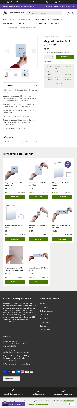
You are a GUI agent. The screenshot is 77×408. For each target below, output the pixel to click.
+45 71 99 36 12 (68, 401)
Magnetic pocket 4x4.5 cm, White (62, 184)
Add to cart (65, 56)
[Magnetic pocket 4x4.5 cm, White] (62, 170)
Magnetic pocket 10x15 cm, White (37, 184)
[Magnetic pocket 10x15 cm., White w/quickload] (15, 255)
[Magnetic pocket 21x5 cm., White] (38, 255)
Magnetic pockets (12, 27)
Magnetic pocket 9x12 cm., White (27, 27)
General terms (45, 307)
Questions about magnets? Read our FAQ (22, 142)
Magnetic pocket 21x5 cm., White (38, 269)
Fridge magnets (40, 19)
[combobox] (44, 13)
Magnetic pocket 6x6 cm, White (14, 226)
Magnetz (46, 36)
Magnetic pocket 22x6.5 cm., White (61, 226)
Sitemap (43, 326)
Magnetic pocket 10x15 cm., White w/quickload (14, 269)
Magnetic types (45, 318)
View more (58, 83)
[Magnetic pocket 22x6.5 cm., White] (62, 212)
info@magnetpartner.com (38, 405)
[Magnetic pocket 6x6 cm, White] (15, 212)
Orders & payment (46, 311)
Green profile (44, 315)
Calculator (38, 23)
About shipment (45, 322)
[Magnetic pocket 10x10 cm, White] (15, 170)
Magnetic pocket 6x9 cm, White (38, 226)
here (24, 128)
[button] (73, 13)
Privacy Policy (45, 330)
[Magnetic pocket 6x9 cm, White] (38, 212)
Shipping (52, 52)
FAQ (45, 23)
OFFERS (29, 23)
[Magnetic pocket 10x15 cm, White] (38, 170)
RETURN (43, 303)
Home (4, 27)
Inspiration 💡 (54, 23)
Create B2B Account (52, 6)
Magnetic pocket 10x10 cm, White (13, 184)
